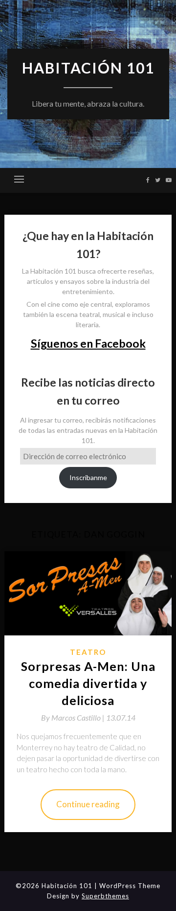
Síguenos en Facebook (88, 343)
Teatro (88, 652)
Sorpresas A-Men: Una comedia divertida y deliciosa (88, 683)
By (73, 717)
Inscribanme (88, 477)
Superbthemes (105, 896)
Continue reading (88, 804)
